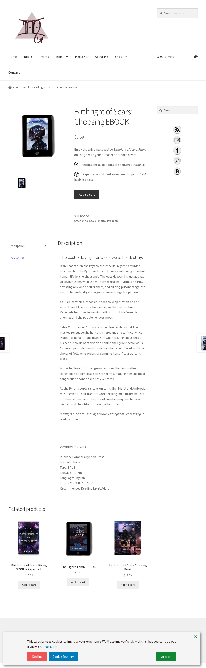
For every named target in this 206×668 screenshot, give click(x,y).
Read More (50, 647)
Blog (59, 57)
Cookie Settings (63, 656)
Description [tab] (16, 246)
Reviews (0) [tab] (16, 258)
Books (28, 57)
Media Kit (81, 57)
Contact (14, 72)
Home (12, 57)
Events (44, 57)
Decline (37, 656)
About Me (101, 57)
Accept (166, 656)
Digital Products (108, 221)
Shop (118, 57)
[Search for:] (177, 110)
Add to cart (87, 194)
